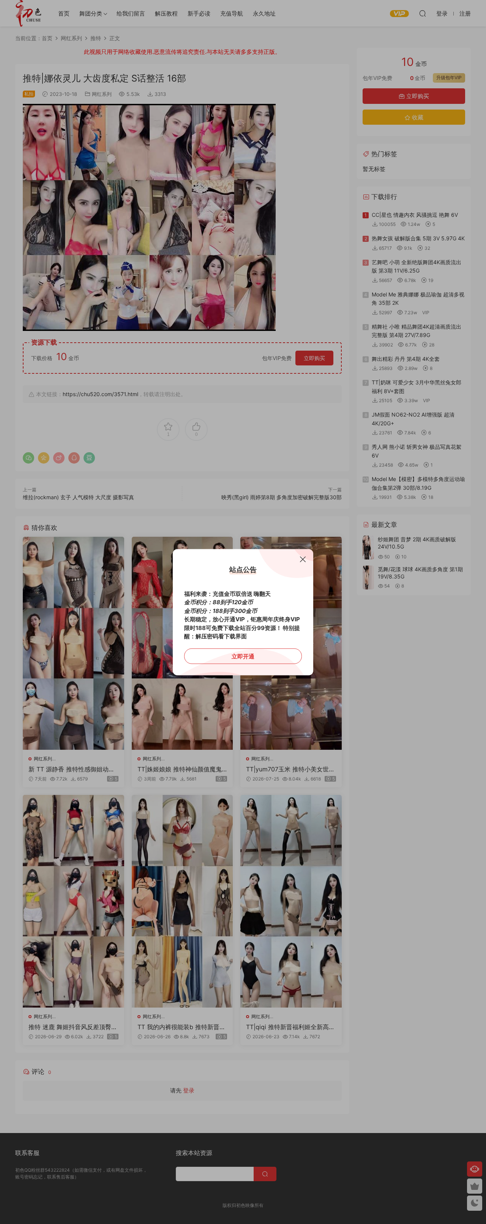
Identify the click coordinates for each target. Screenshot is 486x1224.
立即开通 (243, 656)
